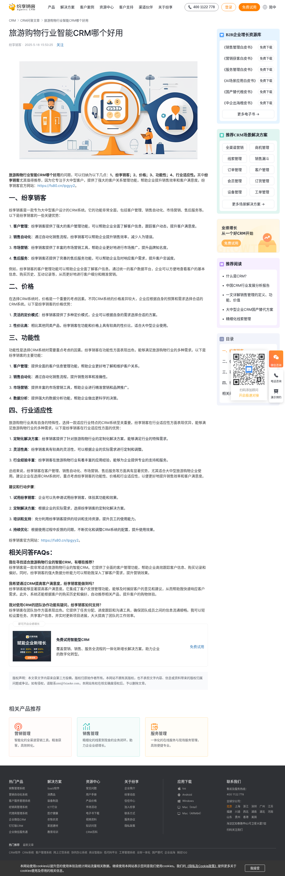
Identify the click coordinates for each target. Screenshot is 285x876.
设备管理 (235, 192)
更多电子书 (248, 114)
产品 (51, 7)
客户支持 (126, 7)
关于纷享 (165, 7)
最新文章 (28, 845)
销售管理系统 (17, 788)
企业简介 (129, 788)
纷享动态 (129, 794)
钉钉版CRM (16, 825)
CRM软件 (14, 852)
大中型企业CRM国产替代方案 (249, 309)
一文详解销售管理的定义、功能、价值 (249, 297)
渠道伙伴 (146, 7)
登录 (228, 7)
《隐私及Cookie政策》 (202, 866)
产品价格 (91, 800)
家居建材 (52, 825)
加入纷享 (129, 807)
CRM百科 (92, 832)
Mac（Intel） (190, 807)
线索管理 (235, 158)
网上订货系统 (61, 852)
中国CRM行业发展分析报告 (248, 285)
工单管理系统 (127, 852)
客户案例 (87, 7)
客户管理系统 (44, 852)
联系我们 (234, 781)
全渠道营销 (235, 147)
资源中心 (107, 7)
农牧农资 (52, 819)
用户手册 (91, 794)
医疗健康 (52, 813)
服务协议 (129, 819)
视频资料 (91, 819)
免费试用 (249, 7)
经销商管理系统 (18, 807)
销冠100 (182, 852)
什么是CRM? (236, 276)
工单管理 (262, 192)
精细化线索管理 (238, 319)
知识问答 (91, 825)
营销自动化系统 (18, 794)
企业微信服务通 (18, 832)
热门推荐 (14, 845)
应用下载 (184, 781)
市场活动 (91, 807)
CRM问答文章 (30, 20)
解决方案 (67, 7)
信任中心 (129, 800)
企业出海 (170, 852)
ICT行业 (52, 807)
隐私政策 (129, 825)
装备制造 (52, 800)
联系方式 (129, 813)
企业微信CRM (17, 819)
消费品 (51, 794)
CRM (12, 20)
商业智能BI (95, 852)
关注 (60, 45)
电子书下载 (92, 813)
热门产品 (16, 781)
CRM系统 (28, 852)
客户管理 (262, 170)
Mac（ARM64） (192, 813)
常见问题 (91, 788)
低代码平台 (110, 852)
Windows (188, 800)
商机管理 (262, 147)
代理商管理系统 (18, 813)
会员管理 (235, 181)
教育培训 (52, 832)
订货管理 (262, 181)
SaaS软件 (53, 788)
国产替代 (157, 852)
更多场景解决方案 (248, 204)
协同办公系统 (79, 852)
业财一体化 (143, 852)
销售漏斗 (262, 158)
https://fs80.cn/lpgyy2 (56, 185)
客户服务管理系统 (19, 800)
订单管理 (235, 170)
